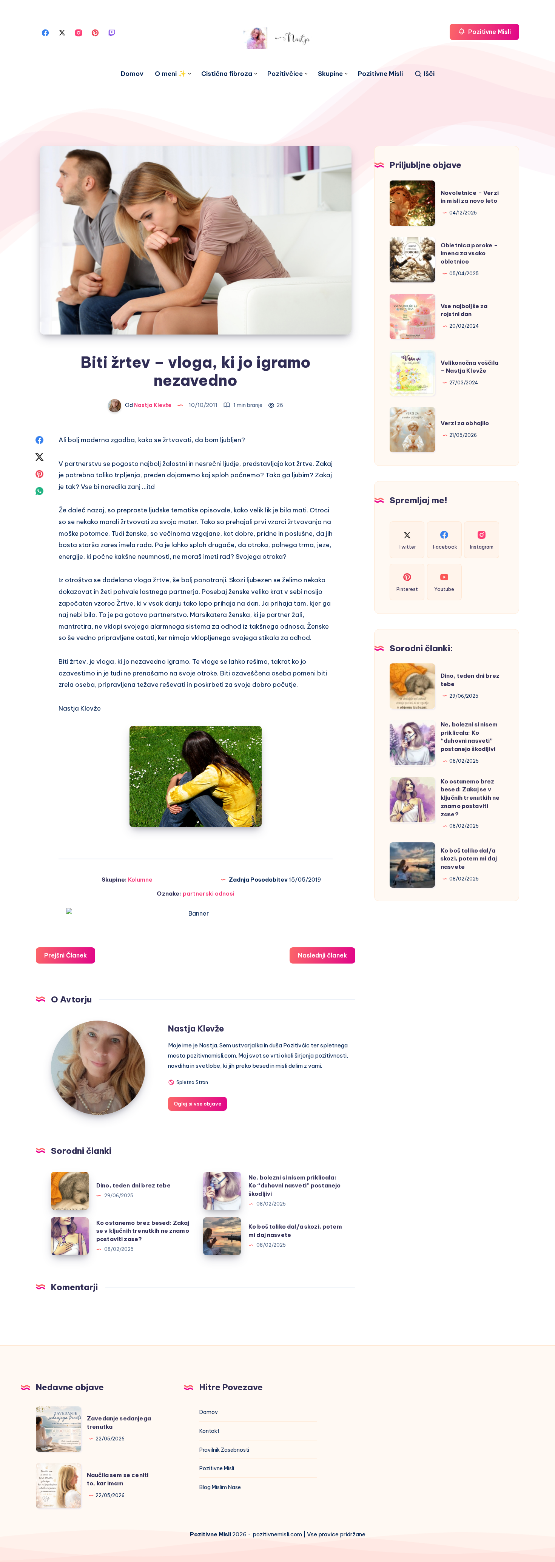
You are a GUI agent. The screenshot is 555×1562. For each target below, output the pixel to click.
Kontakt (209, 1431)
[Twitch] (111, 32)
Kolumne (140, 879)
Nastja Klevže (196, 1028)
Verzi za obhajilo (465, 423)
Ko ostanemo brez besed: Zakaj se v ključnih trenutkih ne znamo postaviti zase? (142, 1231)
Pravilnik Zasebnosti (224, 1449)
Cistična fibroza (226, 74)
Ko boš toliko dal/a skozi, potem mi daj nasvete (469, 858)
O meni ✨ (170, 74)
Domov (132, 74)
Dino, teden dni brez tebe (133, 1185)
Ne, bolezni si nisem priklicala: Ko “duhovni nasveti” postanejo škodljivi (294, 1186)
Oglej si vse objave (197, 1104)
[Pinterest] (95, 32)
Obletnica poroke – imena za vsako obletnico (469, 253)
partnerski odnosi (208, 893)
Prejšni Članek (65, 955)
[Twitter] (62, 32)
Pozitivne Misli (380, 74)
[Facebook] (45, 32)
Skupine (330, 74)
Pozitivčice (285, 74)
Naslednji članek (322, 955)
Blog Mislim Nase (220, 1487)
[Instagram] (78, 32)
